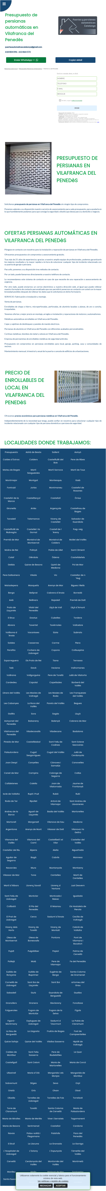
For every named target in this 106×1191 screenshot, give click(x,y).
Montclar (33, 895)
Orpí (78, 1083)
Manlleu (11, 1171)
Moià (33, 961)
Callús (78, 773)
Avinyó (77, 452)
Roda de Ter (11, 801)
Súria (55, 632)
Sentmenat (33, 1125)
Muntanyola (55, 867)
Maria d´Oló (33, 1072)
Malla (33, 1171)
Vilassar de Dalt (55, 829)
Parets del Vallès (55, 703)
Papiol (55, 951)
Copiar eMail (75, 60)
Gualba (78, 992)
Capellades (55, 682)
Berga (11, 592)
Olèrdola (33, 557)
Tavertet (33, 625)
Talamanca (33, 518)
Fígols (78, 1010)
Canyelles (33, 762)
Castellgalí (11, 1062)
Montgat (33, 480)
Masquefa (33, 585)
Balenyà (55, 720)
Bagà (33, 857)
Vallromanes (78, 667)
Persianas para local (11, 69)
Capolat (33, 682)
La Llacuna (33, 1143)
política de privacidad (77, 100)
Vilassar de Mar (11, 875)
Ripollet (33, 801)
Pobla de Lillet (55, 550)
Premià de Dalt (78, 600)
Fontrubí (11, 487)
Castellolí (56, 498)
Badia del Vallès (55, 811)
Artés (33, 508)
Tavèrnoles (55, 625)
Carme (55, 642)
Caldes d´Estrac (11, 459)
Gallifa (11, 713)
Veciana (55, 667)
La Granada (55, 1143)
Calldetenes (11, 783)
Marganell (33, 822)
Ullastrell (11, 1072)
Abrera (11, 625)
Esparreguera (11, 660)
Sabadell (11, 992)
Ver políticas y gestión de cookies (53, 1181)
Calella (33, 783)
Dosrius (33, 617)
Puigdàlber (33, 951)
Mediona (77, 822)
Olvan (56, 1090)
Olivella (11, 1097)
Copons (55, 650)
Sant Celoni (33, 1062)
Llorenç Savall (33, 885)
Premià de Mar (11, 539)
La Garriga (77, 1143)
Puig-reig (78, 529)
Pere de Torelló (55, 675)
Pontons (55, 937)
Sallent (55, 452)
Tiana (55, 660)
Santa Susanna (11, 1179)
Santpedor (77, 1171)
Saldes (11, 642)
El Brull (11, 1143)
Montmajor (11, 480)
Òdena (55, 557)
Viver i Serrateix (56, 1118)
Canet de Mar (11, 773)
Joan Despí (11, 762)
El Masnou (55, 906)
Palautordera (11, 752)
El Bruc (11, 617)
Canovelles (78, 762)
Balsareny (33, 720)
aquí (98, 122)
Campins (33, 773)
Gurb (33, 992)
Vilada (33, 575)
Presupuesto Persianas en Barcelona (30, 69)
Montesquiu (55, 480)
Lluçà (78, 713)
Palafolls (55, 1133)
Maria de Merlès (33, 1118)
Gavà (33, 667)
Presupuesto (11, 452)
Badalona (78, 731)
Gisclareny (55, 1003)
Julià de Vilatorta (78, 675)
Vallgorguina (33, 675)
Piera (77, 642)
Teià (11, 667)
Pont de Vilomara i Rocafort (78, 940)
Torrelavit (78, 1097)
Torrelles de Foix (55, 1097)
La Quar (78, 1052)
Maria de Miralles (11, 1118)
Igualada (78, 895)
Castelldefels (78, 557)
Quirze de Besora (33, 564)
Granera (33, 1003)
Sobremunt (11, 1083)
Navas (11, 1133)
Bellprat (33, 592)
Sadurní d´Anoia (55, 916)
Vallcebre (78, 625)
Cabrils (55, 857)
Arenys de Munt (33, 829)
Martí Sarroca (55, 469)
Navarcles (11, 867)
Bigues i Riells (78, 585)
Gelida (11, 564)
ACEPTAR (60, 1185)
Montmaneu (55, 487)
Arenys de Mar (55, 585)
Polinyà (33, 550)
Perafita (11, 650)
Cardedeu (11, 682)
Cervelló (11, 1161)
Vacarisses (33, 632)
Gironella (11, 508)
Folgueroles (11, 1010)
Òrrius (78, 498)
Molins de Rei (11, 550)
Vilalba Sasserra (55, 1041)
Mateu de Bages (11, 469)
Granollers (11, 1003)
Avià (11, 600)
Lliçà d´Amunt (78, 607)
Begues (78, 703)
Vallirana (11, 675)
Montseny (78, 867)
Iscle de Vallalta (11, 793)
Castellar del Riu (11, 850)
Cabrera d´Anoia (55, 592)
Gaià (77, 480)
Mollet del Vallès (77, 539)
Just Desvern (78, 885)
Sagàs (55, 713)
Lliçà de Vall (55, 607)
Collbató (11, 906)
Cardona (78, 1125)
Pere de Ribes (78, 459)
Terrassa (78, 660)
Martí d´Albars (11, 885)
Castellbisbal (33, 741)
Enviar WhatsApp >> (24, 60)
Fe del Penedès (78, 961)
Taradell (11, 518)
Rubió (55, 793)
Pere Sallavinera (11, 575)
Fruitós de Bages (55, 1031)
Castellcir (56, 1125)
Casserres (33, 642)
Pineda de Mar (11, 741)
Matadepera (11, 585)
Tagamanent (78, 1118)
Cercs (33, 916)
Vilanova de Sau (55, 822)
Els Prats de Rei (33, 660)
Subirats (77, 632)
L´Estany (33, 1150)
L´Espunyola (55, 1150)
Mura (33, 867)
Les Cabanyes (11, 703)
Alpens (33, 850)
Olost (78, 1090)
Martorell (11, 822)
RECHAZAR (45, 1185)
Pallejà (11, 961)
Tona (33, 875)
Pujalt (11, 951)
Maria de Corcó (78, 1062)
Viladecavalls (33, 731)
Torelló (33, 1108)
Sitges (33, 1083)
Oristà (11, 1090)
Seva (55, 1083)
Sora (33, 713)
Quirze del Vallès (33, 1041)
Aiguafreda (78, 850)
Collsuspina (78, 650)
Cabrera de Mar (77, 720)
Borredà (77, 592)
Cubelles (55, 617)
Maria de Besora (11, 1125)
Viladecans (55, 731)
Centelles (56, 875)
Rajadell (55, 600)
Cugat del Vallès (55, 752)
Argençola (55, 508)
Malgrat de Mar (55, 1171)
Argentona (11, 829)
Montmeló (77, 1161)
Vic (55, 575)
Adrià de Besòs (33, 452)
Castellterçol (33, 498)
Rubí (78, 793)
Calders (33, 459)
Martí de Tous (78, 469)
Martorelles (78, 811)
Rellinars (33, 600)
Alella (55, 850)
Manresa (78, 857)
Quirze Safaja (11, 1041)
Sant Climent (78, 550)
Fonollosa (78, 1003)
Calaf (11, 557)
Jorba (33, 487)
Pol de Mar (77, 564)
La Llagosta (33, 1031)
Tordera (78, 617)
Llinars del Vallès (11, 692)
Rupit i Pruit (33, 793)
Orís (33, 1090)
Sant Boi (55, 982)
